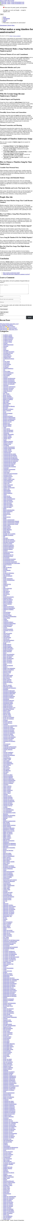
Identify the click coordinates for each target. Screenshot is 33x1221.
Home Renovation (7, 676)
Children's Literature (8, 441)
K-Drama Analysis (7, 721)
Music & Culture (7, 853)
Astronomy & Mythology (9, 386)
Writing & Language (8, 1205)
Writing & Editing (7, 1200)
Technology (6, 1118)
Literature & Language (8, 800)
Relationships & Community (10, 980)
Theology (5, 1143)
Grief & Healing (7, 637)
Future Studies (6, 618)
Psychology (6, 950)
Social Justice (6, 1041)
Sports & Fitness (7, 1094)
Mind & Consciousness (8, 840)
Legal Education (7, 758)
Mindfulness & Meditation (9, 843)
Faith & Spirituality (7, 575)
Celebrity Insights (7, 437)
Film (4, 587)
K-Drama (5, 720)
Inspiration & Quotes (8, 695)
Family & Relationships (9, 580)
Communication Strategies (9, 466)
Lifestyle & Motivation (8, 779)
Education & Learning (8, 539)
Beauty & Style (7, 395)
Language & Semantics (8, 731)
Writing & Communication (9, 1196)
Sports (4, 1091)
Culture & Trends (7, 507)
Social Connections (7, 1034)
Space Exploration (7, 1063)
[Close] (3, 5)
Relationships (6, 976)
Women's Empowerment (9, 1182)
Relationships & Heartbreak (9, 983)
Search (1, 315)
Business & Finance (8, 416)
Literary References (8, 790)
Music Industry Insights (8, 861)
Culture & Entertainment (9, 498)
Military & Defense (7, 832)
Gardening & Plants (8, 625)
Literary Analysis (7, 786)
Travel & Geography (8, 1154)
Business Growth (7, 421)
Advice (5, 347)
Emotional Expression (8, 545)
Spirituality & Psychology (9, 1081)
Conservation (6, 472)
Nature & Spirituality (8, 874)
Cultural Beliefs (7, 490)
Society (5, 1057)
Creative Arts (6, 483)
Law (4, 742)
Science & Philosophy (8, 1011)
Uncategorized (6, 1157)
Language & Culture (8, 727)
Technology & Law (8, 1132)
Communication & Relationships (11, 459)
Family (4, 577)
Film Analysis (6, 591)
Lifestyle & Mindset (8, 777)
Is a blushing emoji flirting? (6, 325)
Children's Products (8, 442)
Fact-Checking (6, 574)
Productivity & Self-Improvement (11, 940)
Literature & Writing (8, 804)
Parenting (5, 891)
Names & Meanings (8, 868)
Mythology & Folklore (8, 865)
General (5, 627)
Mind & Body (6, 839)
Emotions (5, 550)
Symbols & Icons (7, 1115)
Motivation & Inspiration (9, 847)
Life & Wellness (7, 765)
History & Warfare (7, 661)
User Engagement (7, 1158)
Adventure (5, 346)
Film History (6, 592)
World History (6, 1191)
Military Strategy (7, 837)
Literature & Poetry (7, 802)
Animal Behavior (7, 356)
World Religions (7, 1193)
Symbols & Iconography (9, 1113)
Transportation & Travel (9, 1148)
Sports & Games (7, 1095)
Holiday (5, 664)
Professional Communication (10, 941)
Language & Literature (8, 730)
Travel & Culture (7, 1153)
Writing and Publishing (8, 1212)
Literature (5, 794)
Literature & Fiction (8, 798)
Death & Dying (7, 514)
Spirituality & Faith (7, 1074)
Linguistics (5, 784)
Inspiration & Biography (9, 690)
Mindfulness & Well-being (9, 844)
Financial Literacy (7, 598)
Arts (4, 370)
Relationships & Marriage (9, 989)
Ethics (4, 566)
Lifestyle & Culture (7, 774)
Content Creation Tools (8, 479)
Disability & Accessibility (9, 533)
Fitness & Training (7, 601)
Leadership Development (9, 748)
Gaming (5, 619)
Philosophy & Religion (8, 908)
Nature (4, 870)
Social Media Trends (8, 1049)
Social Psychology (7, 1052)
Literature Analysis (7, 805)
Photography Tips (7, 916)
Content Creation (7, 477)
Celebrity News (7, 438)
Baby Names (6, 393)
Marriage (5, 818)
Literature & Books (7, 797)
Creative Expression (8, 484)
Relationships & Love (8, 987)
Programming (6, 945)
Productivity (6, 938)
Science (5, 1007)
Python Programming (8, 968)
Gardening (5, 620)
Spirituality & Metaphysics (9, 1076)
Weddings (5, 1169)
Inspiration (5, 689)
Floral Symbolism (7, 604)
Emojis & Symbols (7, 543)
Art (4, 360)
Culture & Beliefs (7, 497)
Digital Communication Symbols (11, 522)
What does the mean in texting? (8, 328)
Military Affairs (7, 835)
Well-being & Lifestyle (8, 1172)
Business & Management (9, 417)
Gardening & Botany (8, 622)
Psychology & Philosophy (9, 952)
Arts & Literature (7, 374)
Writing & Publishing (8, 1209)
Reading (5, 972)
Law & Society (6, 744)
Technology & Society (8, 1134)
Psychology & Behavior (9, 951)
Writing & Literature (8, 1206)
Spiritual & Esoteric (8, 1064)
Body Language (7, 410)
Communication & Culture (9, 454)
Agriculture (6, 350)
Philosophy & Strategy (8, 910)
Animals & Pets (7, 357)
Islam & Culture (7, 714)
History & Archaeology (8, 654)
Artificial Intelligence (8, 368)
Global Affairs (6, 634)
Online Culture (6, 886)
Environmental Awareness (9, 559)
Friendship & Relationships (9, 616)
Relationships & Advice (9, 978)
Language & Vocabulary (9, 732)
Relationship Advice (8, 975)
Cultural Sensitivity (7, 493)
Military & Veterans (8, 833)
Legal (4, 751)
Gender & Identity (7, 626)
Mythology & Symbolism (9, 867)
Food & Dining (7, 612)
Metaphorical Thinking (8, 829)
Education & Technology (9, 540)
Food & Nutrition (7, 615)
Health (4, 643)
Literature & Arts (7, 795)
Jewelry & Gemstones (8, 718)
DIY (4, 536)
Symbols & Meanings (8, 1116)
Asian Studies (6, 375)
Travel (4, 1150)
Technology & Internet (8, 1130)
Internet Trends (6, 713)
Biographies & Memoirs (9, 406)
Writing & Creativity (8, 1199)
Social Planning (7, 1050)
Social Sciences (7, 1053)
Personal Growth (7, 899)
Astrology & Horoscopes (9, 378)
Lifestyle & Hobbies (8, 776)
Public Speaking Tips (8, 964)
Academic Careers (7, 335)
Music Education (7, 858)
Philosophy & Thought (8, 912)
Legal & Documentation (9, 755)
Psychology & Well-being (9, 958)
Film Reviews (6, 594)
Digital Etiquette (7, 526)
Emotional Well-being (8, 547)
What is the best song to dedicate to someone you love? (16, 274)
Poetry (4, 920)
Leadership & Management (9, 746)
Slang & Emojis (7, 1029)
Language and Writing (8, 738)
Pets (4, 902)
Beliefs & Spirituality (8, 398)
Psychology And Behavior (9, 959)
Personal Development (8, 896)
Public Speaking (7, 962)
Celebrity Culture (7, 435)
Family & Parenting (8, 578)
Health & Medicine (7, 647)
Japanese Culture (7, 716)
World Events (6, 1189)
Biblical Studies (7, 403)
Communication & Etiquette (10, 455)
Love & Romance (7, 811)
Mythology (5, 864)
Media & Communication (9, 821)
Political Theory (7, 927)
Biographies (6, 405)
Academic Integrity (7, 336)
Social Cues (6, 1035)
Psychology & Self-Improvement (11, 957)
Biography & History (8, 409)
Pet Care (5, 901)
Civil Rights (6, 445)
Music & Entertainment (8, 856)
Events (4, 571)
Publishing (5, 965)
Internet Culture (7, 710)
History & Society (7, 660)
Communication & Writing (9, 462)
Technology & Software (9, 1136)
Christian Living (7, 444)
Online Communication (8, 885)
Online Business (7, 884)
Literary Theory (7, 793)
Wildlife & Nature (7, 1175)
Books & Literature (7, 413)
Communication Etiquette (9, 463)
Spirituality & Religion (8, 1084)
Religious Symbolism (8, 1000)
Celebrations (6, 433)
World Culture (6, 1188)
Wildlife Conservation (8, 1176)
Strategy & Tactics (7, 1098)
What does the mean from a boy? (9, 329)
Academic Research (8, 339)
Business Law (6, 423)
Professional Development (9, 943)
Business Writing (7, 426)
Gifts (4, 632)
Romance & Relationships (9, 1003)
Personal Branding (7, 895)
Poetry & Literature (7, 922)
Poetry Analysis (7, 924)
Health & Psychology (8, 648)
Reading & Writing (7, 973)
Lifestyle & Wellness (8, 783)
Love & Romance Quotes (9, 812)
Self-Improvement (7, 1024)
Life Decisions (6, 767)
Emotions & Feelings (8, 552)
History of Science (7, 662)
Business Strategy (7, 424)
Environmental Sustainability (10, 561)
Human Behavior (7, 681)
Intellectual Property (8, 706)
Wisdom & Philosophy (8, 1181)
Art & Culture (6, 361)
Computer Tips (6, 470)
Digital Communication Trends (10, 524)
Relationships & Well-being (9, 996)
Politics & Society (7, 934)
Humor (5, 683)
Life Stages (6, 772)
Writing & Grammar (8, 1203)
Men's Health (6, 822)
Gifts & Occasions (7, 633)
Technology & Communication (10, 1122)
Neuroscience (6, 878)
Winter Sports (6, 1178)
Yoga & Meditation (7, 1216)
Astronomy (6, 385)
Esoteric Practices (7, 564)
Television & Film (7, 1141)
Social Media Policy (8, 1045)
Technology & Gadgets (8, 1127)
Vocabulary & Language (9, 1162)
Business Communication (9, 419)
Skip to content (3, 0)
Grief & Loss (6, 639)
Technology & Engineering (9, 1126)
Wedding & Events (7, 1167)
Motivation (5, 846)
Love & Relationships (8, 809)
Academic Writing (7, 342)
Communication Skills (8, 465)
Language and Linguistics (9, 737)
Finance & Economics (8, 597)
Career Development (8, 430)
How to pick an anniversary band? (11, 272)
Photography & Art (7, 915)
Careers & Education (8, 431)
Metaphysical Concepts (8, 830)
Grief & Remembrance (8, 640)
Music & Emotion (7, 854)
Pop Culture (6, 937)
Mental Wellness (7, 826)
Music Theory (6, 863)
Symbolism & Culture (8, 1101)
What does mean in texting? (7, 326)
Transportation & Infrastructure (10, 1147)
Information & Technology (9, 688)
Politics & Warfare (7, 936)
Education (5, 538)
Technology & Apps (8, 1120)
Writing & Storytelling (8, 1210)
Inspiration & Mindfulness (9, 692)
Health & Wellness (7, 650)
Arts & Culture (6, 371)
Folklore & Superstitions (9, 608)
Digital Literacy (7, 528)
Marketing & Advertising (9, 815)
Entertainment (6, 18)
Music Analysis (7, 857)
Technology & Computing (9, 1123)
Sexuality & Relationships (9, 1025)
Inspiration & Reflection (9, 696)
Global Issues (6, 636)
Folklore (5, 605)
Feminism (5, 585)
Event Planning (7, 570)
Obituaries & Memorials (9, 881)
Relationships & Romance (9, 992)
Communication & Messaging (10, 458)
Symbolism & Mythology (9, 1111)
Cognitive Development (9, 447)
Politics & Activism (7, 930)
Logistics (5, 807)
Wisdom (5, 1179)
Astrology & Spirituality (9, 384)
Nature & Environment (8, 871)
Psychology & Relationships (10, 954)
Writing (5, 1195)
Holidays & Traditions (8, 669)
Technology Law (7, 1139)
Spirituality (5, 1070)
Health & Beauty (7, 644)
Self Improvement (7, 1021)
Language (5, 724)
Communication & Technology (10, 461)
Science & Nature (7, 1010)
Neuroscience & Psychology (10, 879)
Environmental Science (8, 560)
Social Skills (6, 1055)
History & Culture (7, 657)
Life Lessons (6, 769)
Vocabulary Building (8, 1164)
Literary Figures (7, 788)
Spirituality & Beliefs (8, 1073)
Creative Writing (7, 486)
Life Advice (6, 766)
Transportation (6, 1146)
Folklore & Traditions (8, 609)
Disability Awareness (8, 535)
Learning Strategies (7, 749)
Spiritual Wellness (7, 1069)
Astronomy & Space (8, 389)
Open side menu (4, 312)
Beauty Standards (7, 396)
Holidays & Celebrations (9, 668)
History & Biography (8, 655)
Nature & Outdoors (7, 872)
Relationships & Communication (11, 979)
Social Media (6, 1042)
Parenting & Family (8, 892)
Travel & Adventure (8, 1151)
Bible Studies (6, 400)
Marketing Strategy (7, 816)
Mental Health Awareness (9, 825)
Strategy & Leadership (8, 1097)
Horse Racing (6, 678)
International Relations (8, 709)
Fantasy (5, 581)
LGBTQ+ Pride (7, 759)
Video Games (6, 1160)
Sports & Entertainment (8, 1092)
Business (5, 414)
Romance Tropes (7, 1004)
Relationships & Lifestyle (9, 986)
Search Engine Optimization (10, 1017)
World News (6, 1192)
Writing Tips (6, 1214)
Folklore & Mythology (8, 606)
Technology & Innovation (9, 1129)
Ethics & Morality (7, 567)
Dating (4, 508)
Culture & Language (8, 501)
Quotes (11, 36)
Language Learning (8, 739)
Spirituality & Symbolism (9, 1087)
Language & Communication (10, 725)
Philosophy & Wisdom (8, 913)
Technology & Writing (8, 1137)
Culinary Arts (6, 489)
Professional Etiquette (8, 944)
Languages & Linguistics (9, 741)
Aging (4, 349)
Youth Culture (6, 1219)
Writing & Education (8, 1202)
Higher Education (7, 651)
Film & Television (7, 588)
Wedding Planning (7, 1168)
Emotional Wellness (8, 549)
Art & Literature (7, 364)
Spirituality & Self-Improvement (11, 1085)
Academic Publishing (8, 337)
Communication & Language (10, 456)
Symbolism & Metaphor (9, 1108)
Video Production (7, 1161)
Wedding (5, 1165)
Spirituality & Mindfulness (9, 1077)
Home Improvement (8, 675)
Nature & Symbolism (8, 875)
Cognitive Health (7, 449)
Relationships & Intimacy (9, 985)
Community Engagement (9, 469)
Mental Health (6, 823)
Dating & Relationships (8, 510)
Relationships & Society (9, 993)
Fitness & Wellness (7, 602)
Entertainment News (8, 556)
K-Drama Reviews (7, 723)
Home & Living (7, 672)
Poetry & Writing (7, 923)
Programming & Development (10, 947)
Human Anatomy (7, 679)
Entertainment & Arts (8, 554)
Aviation (5, 392)
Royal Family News (8, 1006)
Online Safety (6, 888)
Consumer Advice (7, 475)
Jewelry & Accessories (8, 717)
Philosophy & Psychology (9, 906)
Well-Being (6, 1171)
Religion (5, 997)
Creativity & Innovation (9, 487)
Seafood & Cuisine (7, 1015)
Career (4, 427)
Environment (6, 557)
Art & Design (6, 363)
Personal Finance (7, 898)
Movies (5, 849)
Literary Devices (7, 787)
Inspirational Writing (8, 703)
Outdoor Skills (6, 889)
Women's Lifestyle (7, 1183)
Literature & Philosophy (9, 801)
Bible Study (6, 402)
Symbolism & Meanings (9, 1106)
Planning (5, 919)
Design (5, 515)
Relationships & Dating (8, 982)
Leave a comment (16, 36)
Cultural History (7, 491)
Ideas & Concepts (7, 685)
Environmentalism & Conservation (11, 563)
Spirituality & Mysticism (9, 1078)
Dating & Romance (8, 511)
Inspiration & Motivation (9, 693)
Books (4, 412)
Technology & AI (7, 1119)
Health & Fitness (7, 646)
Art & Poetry (6, 365)
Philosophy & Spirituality (9, 909)
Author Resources (7, 391)
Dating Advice (6, 512)
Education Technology (8, 542)
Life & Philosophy (7, 762)
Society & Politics (7, 1060)
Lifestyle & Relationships (9, 780)
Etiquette (5, 568)
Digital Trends (6, 532)
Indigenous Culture (7, 686)
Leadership (5, 745)
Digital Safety (6, 531)
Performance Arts (7, 894)
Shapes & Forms (7, 1027)
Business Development (8, 420)
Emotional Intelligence (8, 546)
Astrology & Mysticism (8, 379)
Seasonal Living (7, 1020)
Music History (6, 860)
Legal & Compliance (8, 752)
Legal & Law (6, 756)
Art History (6, 367)
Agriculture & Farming (8, 351)
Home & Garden (7, 671)
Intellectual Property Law (9, 707)
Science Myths (6, 1014)
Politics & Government (8, 931)
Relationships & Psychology (10, 990)
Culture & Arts (6, 496)
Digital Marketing (7, 529)
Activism (5, 343)
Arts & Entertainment (8, 372)
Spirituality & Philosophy (9, 1080)
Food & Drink (6, 613)
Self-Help (5, 1022)
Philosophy (6, 903)
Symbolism (6, 1099)
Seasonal (5, 1018)
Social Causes (6, 1031)
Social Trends (6, 1056)
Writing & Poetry (7, 1207)
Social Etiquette (7, 1038)
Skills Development (8, 1028)
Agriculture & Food (8, 353)
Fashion (5, 582)
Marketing (5, 814)
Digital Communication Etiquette (11, 521)
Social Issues (6, 1039)
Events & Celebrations (8, 573)
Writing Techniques (8, 1213)
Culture (5, 494)
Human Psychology (8, 682)
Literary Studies (7, 791)
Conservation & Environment (10, 473)
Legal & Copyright (7, 753)
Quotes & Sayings (7, 971)
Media (4, 819)
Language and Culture (8, 735)
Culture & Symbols (7, 504)
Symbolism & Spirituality (9, 1112)
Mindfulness (6, 842)
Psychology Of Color (8, 961)
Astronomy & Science (8, 388)
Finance (5, 595)
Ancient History (7, 354)
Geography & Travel (8, 630)
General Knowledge (8, 629)
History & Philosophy (8, 658)
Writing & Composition (8, 1198)
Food (4, 611)
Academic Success (7, 340)
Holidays (5, 667)
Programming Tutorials (8, 948)
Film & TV (6, 589)
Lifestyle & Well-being (8, 781)
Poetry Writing (6, 926)
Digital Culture (6, 525)
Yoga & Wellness (7, 1217)
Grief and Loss (6, 641)
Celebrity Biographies (8, 434)
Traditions (5, 1144)
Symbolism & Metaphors (9, 1109)
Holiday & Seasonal (8, 665)
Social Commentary (8, 1032)
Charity (5, 440)
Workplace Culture (7, 1185)
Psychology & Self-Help (9, 955)
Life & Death (6, 760)
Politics (5, 929)
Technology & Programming (10, 1133)
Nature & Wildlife (7, 877)
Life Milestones (7, 770)
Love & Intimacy (7, 808)
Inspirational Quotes (8, 702)
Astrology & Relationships (9, 382)
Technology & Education (9, 1125)
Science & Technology (8, 1013)
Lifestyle (5, 20)
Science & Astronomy (8, 1008)
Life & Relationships (8, 763)
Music (4, 21)
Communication (7, 452)
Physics (5, 917)
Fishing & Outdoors (8, 599)
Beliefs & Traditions (8, 399)
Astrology (5, 377)
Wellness (5, 1174)
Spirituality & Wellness (8, 1090)
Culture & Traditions (8, 505)
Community (6, 468)
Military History (7, 836)
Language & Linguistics (9, 728)
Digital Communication (8, 519)
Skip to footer (11, 0)
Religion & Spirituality (8, 999)
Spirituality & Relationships (9, 1083)
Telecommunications (8, 1140)
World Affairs (6, 1186)
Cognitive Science (7, 451)
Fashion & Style (7, 584)
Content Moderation (8, 480)
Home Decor (6, 674)
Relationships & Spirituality (9, 994)
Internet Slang (6, 711)
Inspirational (6, 699)
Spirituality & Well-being (9, 1088)
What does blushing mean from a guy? (9, 323)
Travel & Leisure (7, 1155)
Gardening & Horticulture (9, 623)
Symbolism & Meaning (8, 1105)
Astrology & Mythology (9, 381)
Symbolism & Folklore (8, 1102)
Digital (4, 518)
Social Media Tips (7, 1048)
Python (5, 966)
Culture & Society (7, 503)
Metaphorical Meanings (9, 828)
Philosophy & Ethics (8, 905)
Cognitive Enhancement (9, 448)
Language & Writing (8, 734)
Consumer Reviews (8, 476)
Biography (5, 407)
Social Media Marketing (9, 1043)
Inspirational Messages (8, 700)
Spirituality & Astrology (9, 1071)
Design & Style (7, 517)
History (5, 653)
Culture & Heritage (7, 500)
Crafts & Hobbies (7, 482)
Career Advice (6, 428)
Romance (5, 1001)
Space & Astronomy (8, 1062)
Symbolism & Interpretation (9, 1104)
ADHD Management (8, 344)
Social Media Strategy (8, 1046)
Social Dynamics (7, 1036)
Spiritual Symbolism (8, 1067)
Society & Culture (7, 1059)
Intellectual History (7, 704)
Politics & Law (6, 933)
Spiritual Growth (7, 1066)
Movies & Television (8, 850)
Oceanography (6, 882)
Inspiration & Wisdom (8, 697)
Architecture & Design (8, 358)
